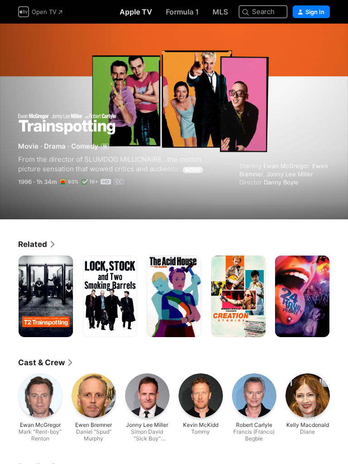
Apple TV (136, 11)
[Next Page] (339, 296)
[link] (37, 244)
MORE (192, 170)
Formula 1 (182, 11)
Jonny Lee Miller (289, 174)
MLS (220, 11)
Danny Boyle (281, 182)
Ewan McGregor (286, 165)
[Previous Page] (9, 296)
